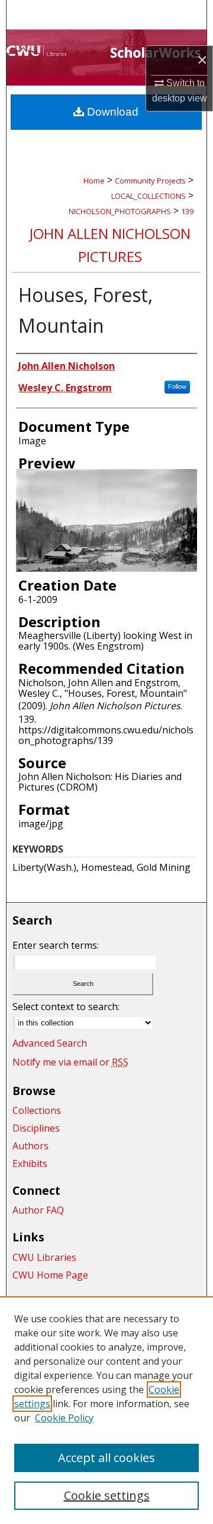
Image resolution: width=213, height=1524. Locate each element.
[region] (106, 1410)
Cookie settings (107, 1495)
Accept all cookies (106, 1458)
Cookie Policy (64, 1417)
